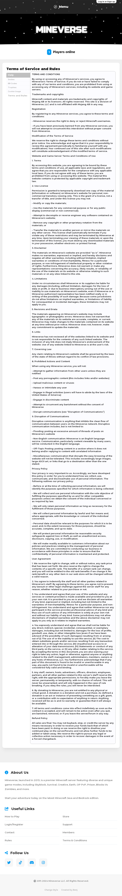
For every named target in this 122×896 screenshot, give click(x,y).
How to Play (12, 816)
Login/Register (14, 824)
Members (68, 832)
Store (66, 816)
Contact (9, 832)
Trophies (12, 87)
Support (67, 824)
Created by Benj (69, 890)
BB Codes (12, 83)
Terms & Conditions (75, 840)
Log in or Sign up (106, 1)
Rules (8, 840)
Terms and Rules (17, 95)
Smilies (11, 79)
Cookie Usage (14, 91)
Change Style (51, 890)
